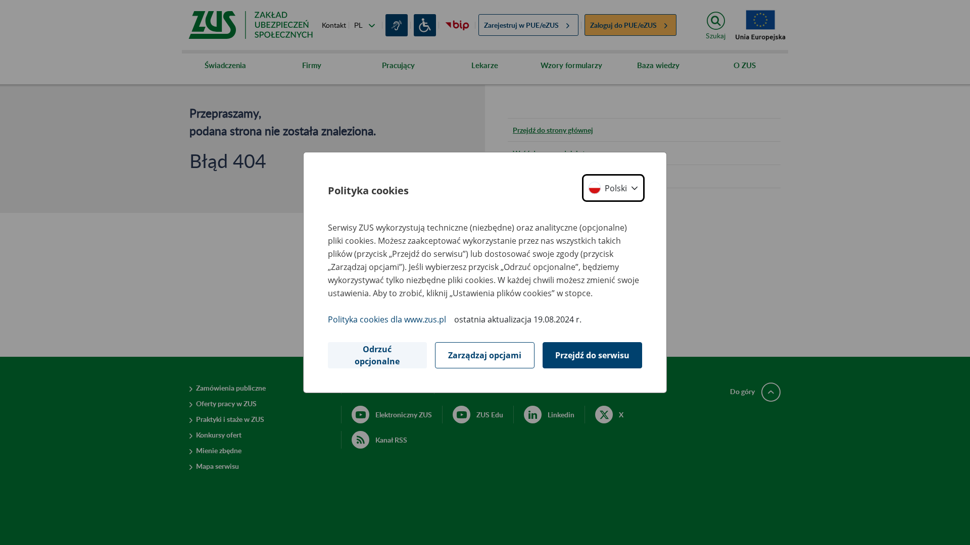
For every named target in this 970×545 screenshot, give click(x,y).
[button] (613, 188)
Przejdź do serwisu (592, 355)
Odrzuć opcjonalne (377, 355)
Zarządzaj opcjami (484, 355)
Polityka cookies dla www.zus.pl (387, 319)
